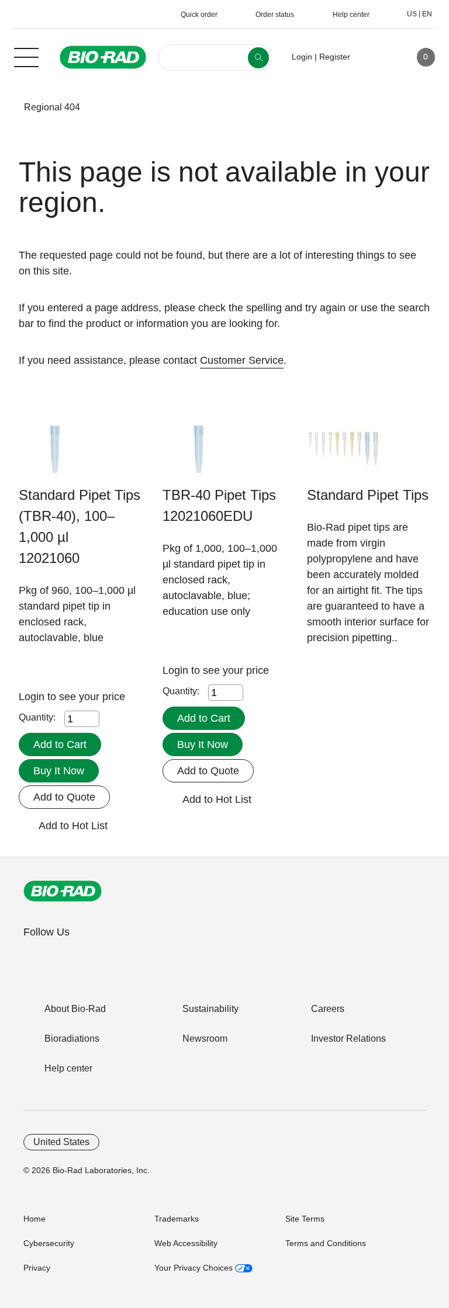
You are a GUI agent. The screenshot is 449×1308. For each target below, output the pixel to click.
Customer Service (242, 360)
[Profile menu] (375, 57)
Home (34, 1218)
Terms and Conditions (325, 1243)
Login (33, 696)
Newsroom (204, 1038)
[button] (6, 107)
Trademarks (176, 1218)
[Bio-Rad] (62, 891)
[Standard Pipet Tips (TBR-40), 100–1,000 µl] (55, 455)
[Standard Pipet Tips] (343, 455)
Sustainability (210, 1009)
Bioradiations (71, 1038)
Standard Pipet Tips (368, 495)
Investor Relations (348, 1038)
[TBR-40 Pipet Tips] (199, 455)
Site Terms (304, 1218)
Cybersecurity (48, 1243)
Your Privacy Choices (194, 1267)
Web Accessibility (185, 1243)
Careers (327, 1009)
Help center (68, 1068)
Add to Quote (64, 797)
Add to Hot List (73, 826)
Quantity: (37, 717)
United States (61, 1142)
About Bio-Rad (75, 1009)
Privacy (36, 1267)
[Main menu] (26, 56)
